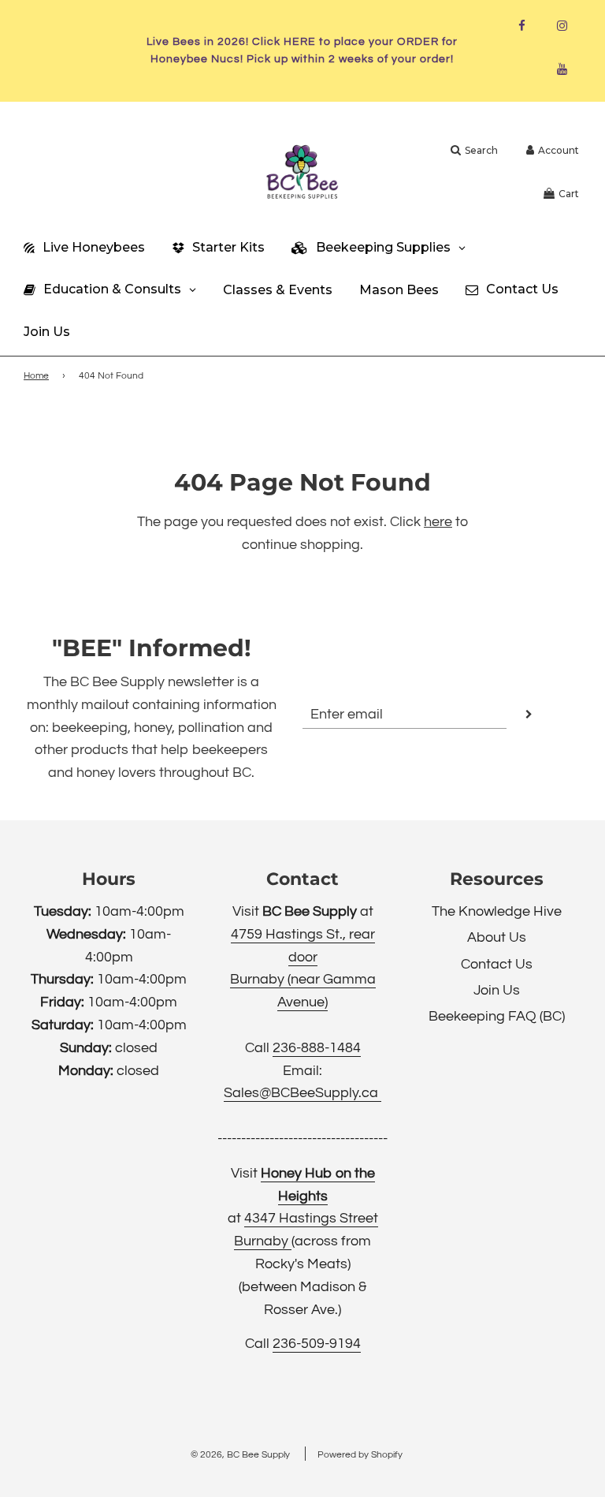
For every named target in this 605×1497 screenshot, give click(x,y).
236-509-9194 (317, 1343)
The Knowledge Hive (497, 911)
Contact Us (497, 964)
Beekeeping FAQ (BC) (497, 1016)
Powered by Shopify (360, 1455)
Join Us (496, 990)
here (438, 521)
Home (36, 376)
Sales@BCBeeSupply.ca (302, 1092)
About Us (496, 937)
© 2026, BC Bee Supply (240, 1455)
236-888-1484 (317, 1047)
